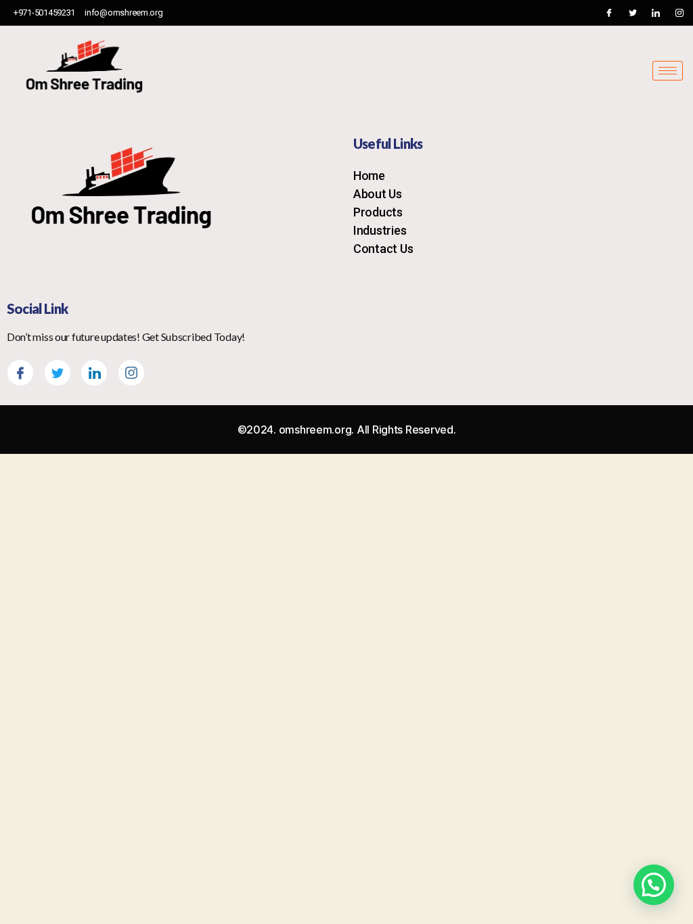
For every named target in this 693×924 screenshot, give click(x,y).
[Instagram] (679, 13)
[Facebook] (609, 13)
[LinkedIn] (656, 13)
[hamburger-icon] (667, 70)
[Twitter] (633, 13)
